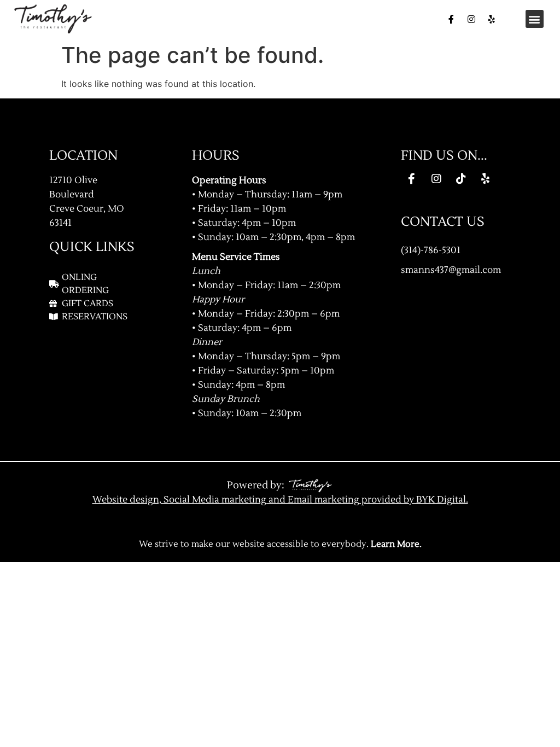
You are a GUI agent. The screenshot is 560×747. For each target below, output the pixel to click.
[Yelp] (491, 19)
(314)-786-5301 (430, 250)
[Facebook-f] (451, 19)
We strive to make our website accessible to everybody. (280, 544)
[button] (535, 19)
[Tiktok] (461, 179)
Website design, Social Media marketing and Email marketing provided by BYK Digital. (280, 499)
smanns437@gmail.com (451, 270)
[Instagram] (471, 19)
